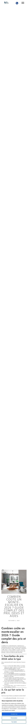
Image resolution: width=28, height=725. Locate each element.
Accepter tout (14, 714)
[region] (14, 711)
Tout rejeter (14, 721)
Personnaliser (14, 718)
